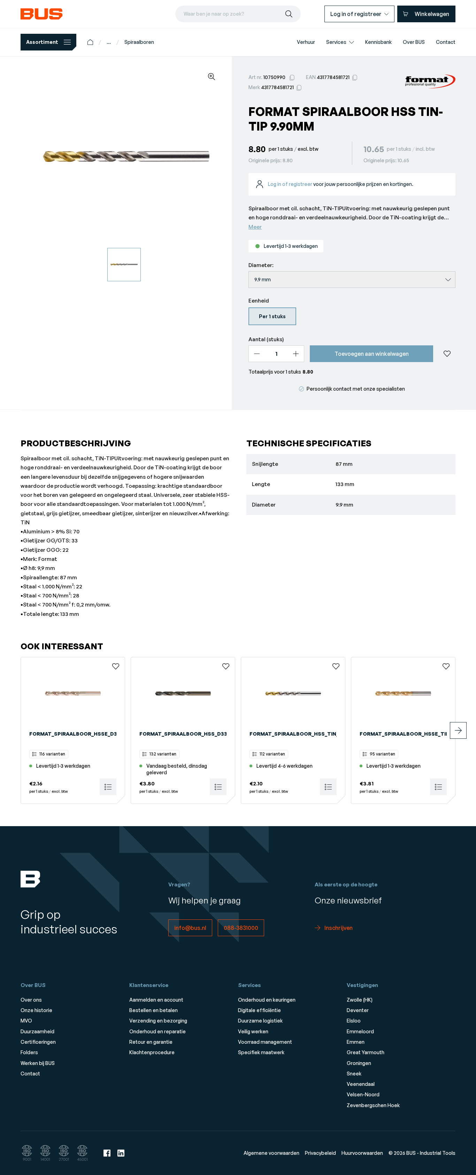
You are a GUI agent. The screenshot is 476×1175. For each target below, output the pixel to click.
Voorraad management (265, 1042)
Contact (30, 1073)
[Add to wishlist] (447, 353)
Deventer (358, 1010)
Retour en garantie (150, 1042)
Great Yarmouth (365, 1052)
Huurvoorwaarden (362, 1153)
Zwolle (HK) (360, 1000)
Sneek (354, 1073)
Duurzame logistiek (260, 1021)
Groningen (359, 1063)
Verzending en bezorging (158, 1021)
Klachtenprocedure (152, 1052)
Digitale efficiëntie (259, 1010)
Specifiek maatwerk (261, 1052)
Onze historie (36, 1010)
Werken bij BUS (38, 1063)
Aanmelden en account (156, 1000)
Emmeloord (360, 1031)
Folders (29, 1052)
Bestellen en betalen (153, 1010)
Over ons (31, 1000)
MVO (26, 1021)
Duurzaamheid (37, 1031)
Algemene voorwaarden (271, 1153)
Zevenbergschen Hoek (373, 1105)
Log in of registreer (290, 184)
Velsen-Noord (363, 1094)
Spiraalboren (139, 42)
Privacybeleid (320, 1153)
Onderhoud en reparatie (157, 1031)
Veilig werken (253, 1031)
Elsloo (354, 1021)
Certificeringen (38, 1042)
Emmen (355, 1042)
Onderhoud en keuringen (266, 1000)
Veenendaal (361, 1084)
